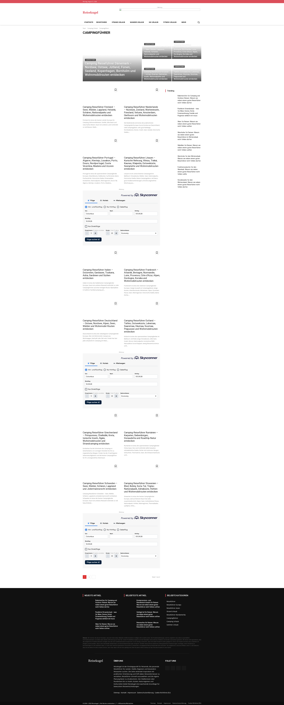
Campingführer (90, 60)
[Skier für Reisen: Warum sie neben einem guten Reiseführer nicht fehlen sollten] (170, 124)
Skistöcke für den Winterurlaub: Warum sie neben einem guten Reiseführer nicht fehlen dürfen (189, 158)
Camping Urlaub (93, 28)
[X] (200, 1)
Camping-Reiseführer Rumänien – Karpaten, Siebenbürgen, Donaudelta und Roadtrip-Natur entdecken (141, 436)
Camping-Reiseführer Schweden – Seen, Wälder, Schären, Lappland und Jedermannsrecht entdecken (100, 486)
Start (84, 28)
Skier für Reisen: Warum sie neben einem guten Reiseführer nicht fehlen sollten (189, 124)
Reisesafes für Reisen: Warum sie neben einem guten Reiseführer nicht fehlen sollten (148, 625)
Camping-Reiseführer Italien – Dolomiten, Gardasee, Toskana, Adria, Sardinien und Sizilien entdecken (98, 273)
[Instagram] (194, 1)
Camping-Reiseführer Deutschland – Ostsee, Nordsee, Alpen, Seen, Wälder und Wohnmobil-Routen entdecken (100, 324)
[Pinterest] (197, 1)
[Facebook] (190, 1)
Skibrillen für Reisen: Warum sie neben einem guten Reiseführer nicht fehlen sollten (189, 147)
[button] (198, 22)
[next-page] (94, 577)
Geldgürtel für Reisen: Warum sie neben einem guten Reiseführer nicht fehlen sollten (148, 614)
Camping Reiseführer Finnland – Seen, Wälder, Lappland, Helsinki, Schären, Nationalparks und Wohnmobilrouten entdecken (99, 111)
